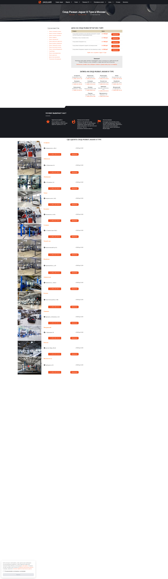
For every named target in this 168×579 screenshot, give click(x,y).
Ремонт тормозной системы (55, 45)
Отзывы (118, 2)
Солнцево (90, 81)
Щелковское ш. (103, 93)
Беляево (90, 87)
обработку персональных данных (26, 567)
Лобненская (90, 75)
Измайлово (117, 81)
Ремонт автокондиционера (55, 53)
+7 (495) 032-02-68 (103, 96)
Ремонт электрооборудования (55, 49)
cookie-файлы (25, 565)
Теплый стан (103, 81)
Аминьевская (77, 87)
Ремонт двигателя (53, 55)
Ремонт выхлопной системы (55, 47)
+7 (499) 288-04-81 (90, 90)
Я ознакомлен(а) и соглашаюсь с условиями (15, 571)
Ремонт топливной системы (55, 31)
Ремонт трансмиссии (53, 39)
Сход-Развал (52, 51)
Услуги (76, 2)
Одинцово (103, 86)
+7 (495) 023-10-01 (103, 84)
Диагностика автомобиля (54, 57)
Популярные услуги (99, 2)
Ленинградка (103, 75)
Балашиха (77, 81)
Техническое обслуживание (55, 59)
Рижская (90, 93)
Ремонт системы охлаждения (55, 33)
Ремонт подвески (53, 37)
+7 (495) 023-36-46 (103, 91)
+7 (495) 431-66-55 (103, 78)
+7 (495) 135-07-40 (77, 78)
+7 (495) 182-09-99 (117, 78)
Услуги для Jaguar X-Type (53, 28)
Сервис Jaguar (59, 2)
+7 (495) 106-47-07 (117, 84)
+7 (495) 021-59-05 (90, 78)
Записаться (115, 34)
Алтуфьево (77, 75)
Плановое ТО (85, 2)
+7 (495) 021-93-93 (77, 84)
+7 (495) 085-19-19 (117, 90)
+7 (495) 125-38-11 (77, 90)
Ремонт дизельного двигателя (55, 41)
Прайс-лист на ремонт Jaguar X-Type (96, 52)
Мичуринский (116, 87)
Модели (68, 2)
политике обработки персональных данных (22, 568)
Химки (116, 75)
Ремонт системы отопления (55, 35)
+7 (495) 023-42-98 (90, 96)
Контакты (125, 2)
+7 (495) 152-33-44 (90, 84)
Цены (109, 2)
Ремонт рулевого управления (55, 43)
